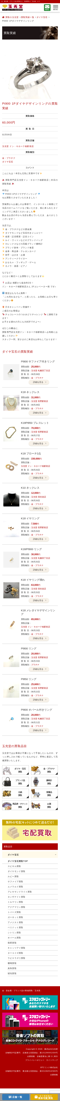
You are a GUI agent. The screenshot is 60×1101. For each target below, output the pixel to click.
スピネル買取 (14, 866)
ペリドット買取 (15, 927)
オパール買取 (14, 938)
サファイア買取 (15, 881)
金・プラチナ (8, 158)
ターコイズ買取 (15, 953)
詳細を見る (38, 382)
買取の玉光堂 (12, 17)
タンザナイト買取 (16, 897)
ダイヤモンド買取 (16, 871)
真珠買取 (12, 968)
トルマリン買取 (15, 902)
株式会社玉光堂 (51, 1049)
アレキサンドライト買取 (20, 892)
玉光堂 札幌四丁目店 (40, 370)
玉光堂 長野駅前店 (39, 401)
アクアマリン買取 (16, 907)
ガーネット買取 (15, 917)
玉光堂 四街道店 (38, 497)
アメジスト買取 (15, 922)
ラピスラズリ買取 (16, 958)
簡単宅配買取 (45, 1097)
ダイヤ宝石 (42, 17)
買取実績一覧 (27, 17)
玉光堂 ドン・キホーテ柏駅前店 (18, 146)
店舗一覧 (17, 1097)
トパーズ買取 (14, 912)
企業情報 (31, 1056)
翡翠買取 (12, 943)
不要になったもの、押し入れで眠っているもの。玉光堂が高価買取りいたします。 (12, 8)
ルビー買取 (13, 876)
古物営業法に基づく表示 (47, 1056)
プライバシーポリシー (34, 1060)
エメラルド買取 (15, 886)
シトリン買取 (14, 932)
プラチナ (35, 665)
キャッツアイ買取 (16, 948)
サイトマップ (52, 1060)
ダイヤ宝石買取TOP (18, 861)
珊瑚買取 (12, 963)
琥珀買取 (12, 973)
